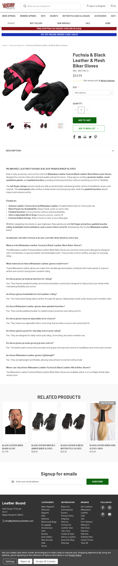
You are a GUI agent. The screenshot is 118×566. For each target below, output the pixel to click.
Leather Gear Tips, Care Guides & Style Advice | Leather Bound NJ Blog (68, 534)
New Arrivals (63, 23)
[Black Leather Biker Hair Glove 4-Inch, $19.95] (102, 422)
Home (107, 23)
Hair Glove (85, 528)
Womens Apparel (28, 16)
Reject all (25, 561)
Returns (64, 522)
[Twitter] (90, 137)
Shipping (65, 519)
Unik (83, 516)
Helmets (54, 16)
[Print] (84, 137)
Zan (82, 519)
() (114, 6)
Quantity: (77, 103)
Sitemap (65, 543)
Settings (10, 561)
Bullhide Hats (87, 537)
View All (84, 543)
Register (102, 6)
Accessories (100, 16)
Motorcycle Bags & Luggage (76, 16)
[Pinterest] (95, 137)
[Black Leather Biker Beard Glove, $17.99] (15, 422)
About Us (65, 507)
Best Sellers (36, 23)
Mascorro (85, 525)
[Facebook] (74, 137)
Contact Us (66, 525)
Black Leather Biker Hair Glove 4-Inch (102, 447)
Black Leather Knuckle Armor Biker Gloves (43, 447)
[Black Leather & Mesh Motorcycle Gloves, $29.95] (73, 422)
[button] (107, 81)
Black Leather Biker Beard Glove (12, 447)
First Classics (87, 522)
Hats (113, 16)
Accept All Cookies (46, 561)
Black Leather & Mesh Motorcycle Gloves (72, 447)
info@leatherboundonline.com (19, 521)
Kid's (43, 16)
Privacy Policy (67, 516)
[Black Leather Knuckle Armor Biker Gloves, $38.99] (44, 422)
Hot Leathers (87, 507)
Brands (11, 23)
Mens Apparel (9, 16)
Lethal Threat (87, 540)
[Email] (79, 137)
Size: (75, 87)
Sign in (92, 6)
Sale (88, 23)
